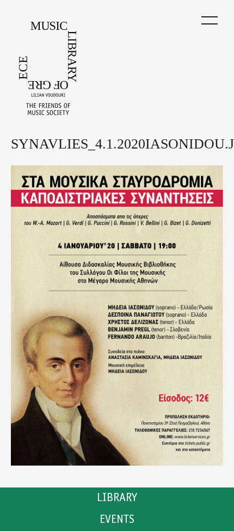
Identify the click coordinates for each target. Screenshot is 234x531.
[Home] (47, 72)
